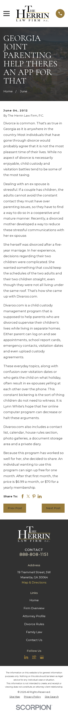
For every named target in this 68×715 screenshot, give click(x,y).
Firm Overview (34, 608)
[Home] (32, 13)
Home (34, 600)
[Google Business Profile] (42, 657)
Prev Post (15, 508)
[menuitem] (14, 696)
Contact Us (34, 640)
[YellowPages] (34, 657)
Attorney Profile (34, 616)
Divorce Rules (34, 624)
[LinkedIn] (26, 657)
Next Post (53, 508)
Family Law (34, 632)
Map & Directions (34, 582)
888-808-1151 (34, 554)
